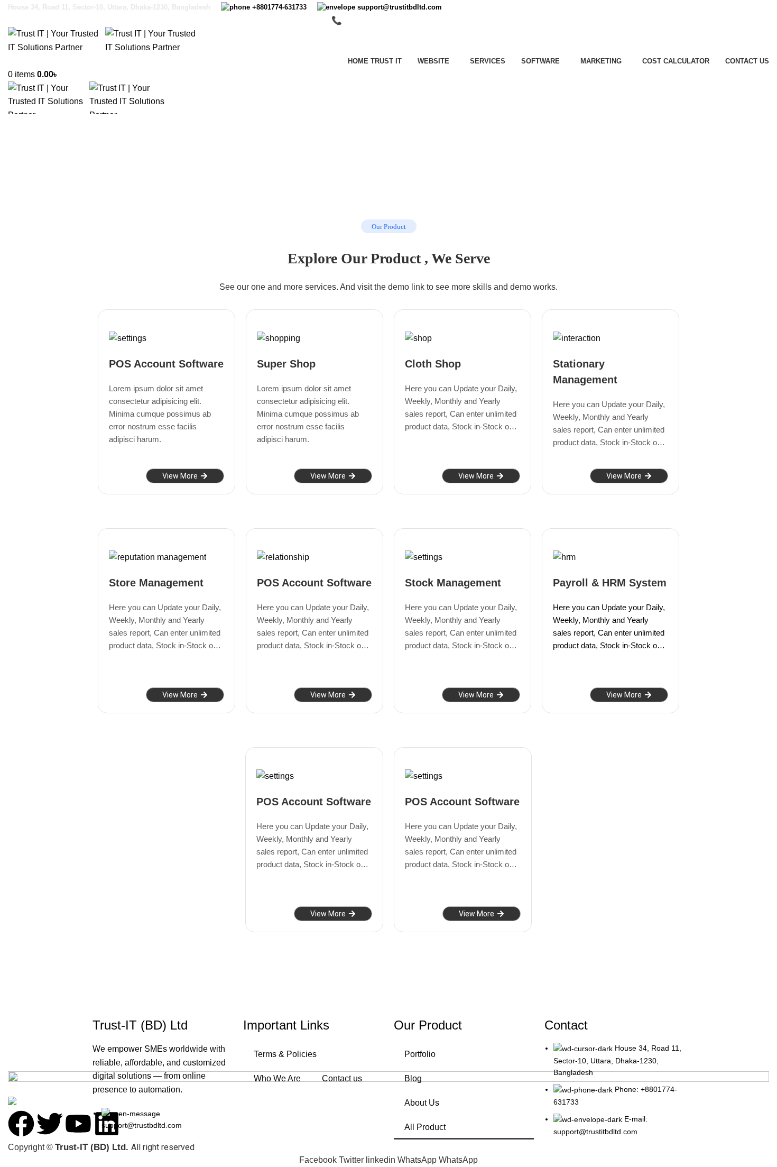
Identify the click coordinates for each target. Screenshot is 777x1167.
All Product (425, 1127)
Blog (413, 1078)
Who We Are (277, 1078)
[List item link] (614, 1095)
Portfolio (420, 1054)
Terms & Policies (285, 1054)
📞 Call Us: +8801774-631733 (388, 20)
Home (16, 171)
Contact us (342, 1078)
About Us (421, 1102)
